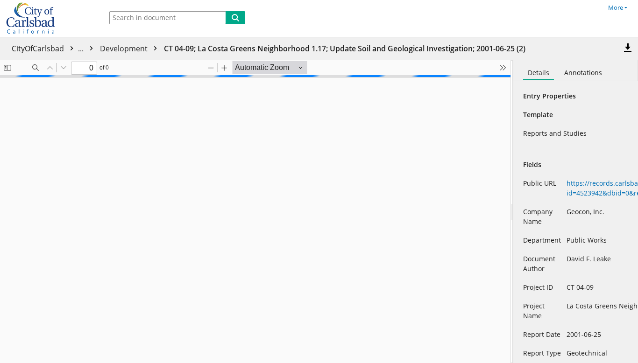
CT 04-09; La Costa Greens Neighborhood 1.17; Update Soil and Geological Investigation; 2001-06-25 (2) (344, 48)
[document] (575, 211)
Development (124, 48)
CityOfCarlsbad (48, 48)
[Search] (235, 17)
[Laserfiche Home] (49, 18)
